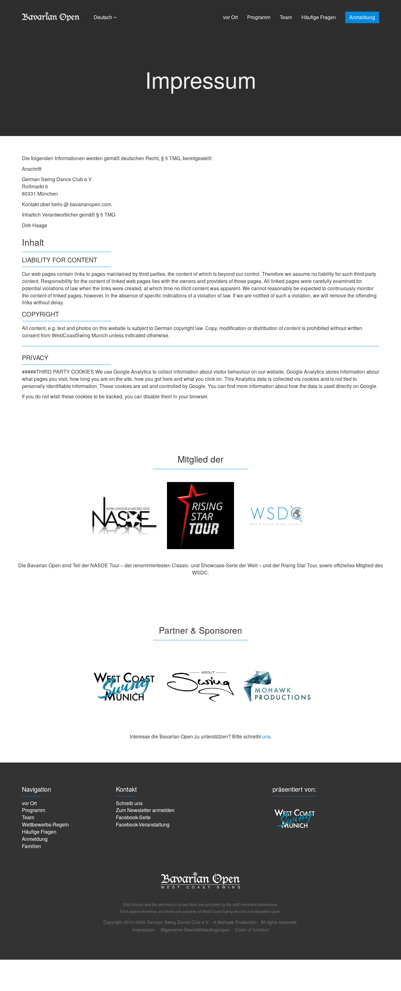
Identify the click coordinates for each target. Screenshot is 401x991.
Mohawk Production (237, 922)
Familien (31, 846)
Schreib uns (129, 803)
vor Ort (230, 17)
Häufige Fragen (318, 17)
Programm (258, 17)
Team (286, 17)
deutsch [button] (103, 17)
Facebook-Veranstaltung (142, 824)
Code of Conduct (252, 929)
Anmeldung (362, 17)
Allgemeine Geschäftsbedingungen (195, 929)
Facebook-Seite (133, 817)
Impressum (144, 929)
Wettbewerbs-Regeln (45, 824)
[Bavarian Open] (200, 896)
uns (266, 736)
